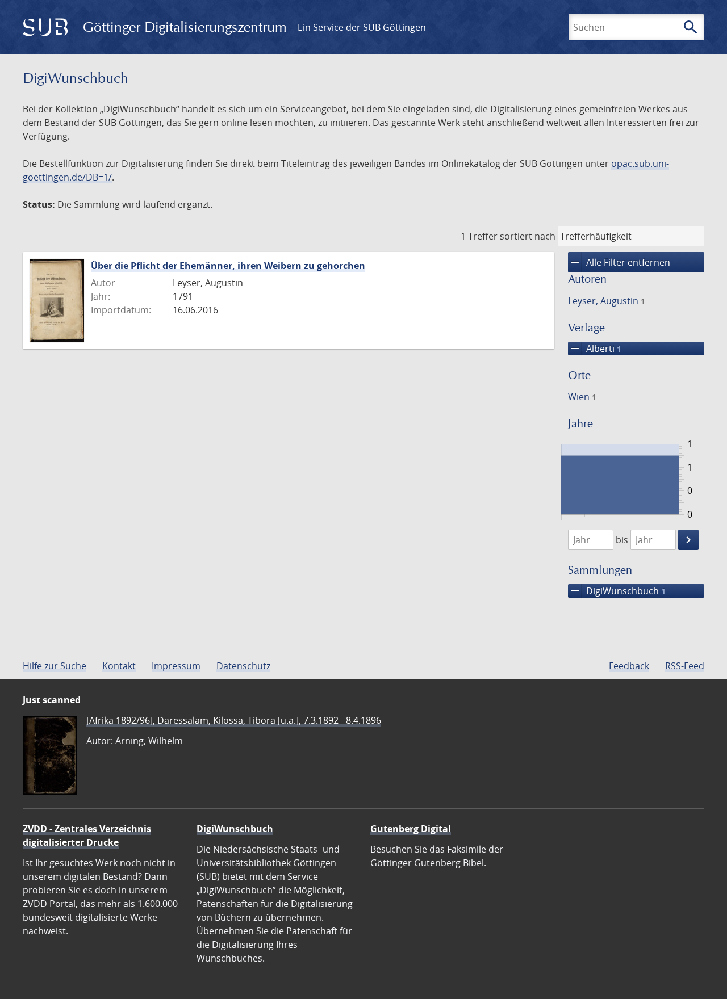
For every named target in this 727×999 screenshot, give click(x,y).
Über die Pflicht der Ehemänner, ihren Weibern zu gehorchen (228, 265)
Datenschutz (243, 666)
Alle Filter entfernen (619, 262)
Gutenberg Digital (410, 828)
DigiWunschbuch (617, 591)
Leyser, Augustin (606, 301)
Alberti (594, 348)
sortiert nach (527, 236)
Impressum (176, 666)
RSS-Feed (684, 666)
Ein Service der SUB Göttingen (362, 27)
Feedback (629, 666)
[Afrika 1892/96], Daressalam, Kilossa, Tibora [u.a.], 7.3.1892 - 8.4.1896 (233, 720)
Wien (582, 397)
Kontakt (119, 666)
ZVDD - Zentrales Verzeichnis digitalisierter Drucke (87, 835)
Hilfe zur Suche (54, 666)
